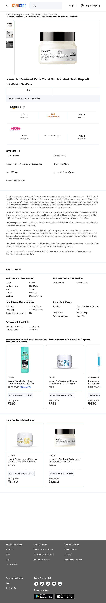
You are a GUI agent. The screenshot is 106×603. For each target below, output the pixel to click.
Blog (8, 559)
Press (8, 554)
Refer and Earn (71, 549)
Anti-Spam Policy (41, 559)
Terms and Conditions (43, 549)
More (29, 84)
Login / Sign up (92, 5)
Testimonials (11, 565)
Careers (68, 554)
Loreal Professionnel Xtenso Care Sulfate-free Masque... (22, 460)
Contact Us (11, 588)
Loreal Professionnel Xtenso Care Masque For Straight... (63, 382)
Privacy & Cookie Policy (44, 554)
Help (71, 5)
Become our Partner (73, 559)
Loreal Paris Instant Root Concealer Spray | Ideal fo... (22, 382)
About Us (10, 549)
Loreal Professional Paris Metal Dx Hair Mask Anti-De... (64, 460)
